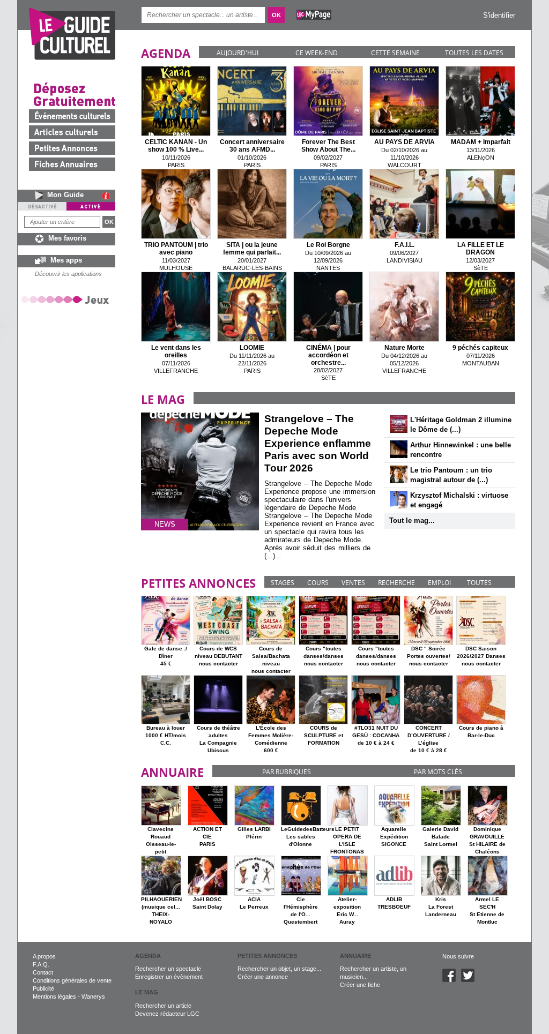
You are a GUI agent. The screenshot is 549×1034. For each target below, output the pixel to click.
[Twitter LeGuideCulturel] (470, 980)
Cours (318, 582)
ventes (353, 582)
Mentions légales (54, 996)
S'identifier (499, 15)
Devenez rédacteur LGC (167, 1013)
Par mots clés (438, 771)
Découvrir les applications (68, 274)
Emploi (439, 582)
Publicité (43, 988)
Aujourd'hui (237, 52)
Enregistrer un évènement (169, 976)
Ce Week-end (316, 52)
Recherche (396, 582)
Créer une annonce (263, 976)
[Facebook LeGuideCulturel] (451, 980)
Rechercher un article (163, 1005)
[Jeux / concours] (67, 299)
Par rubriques (286, 771)
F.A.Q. (41, 964)
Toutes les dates (474, 52)
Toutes (479, 582)
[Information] (108, 195)
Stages (282, 582)
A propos (44, 956)
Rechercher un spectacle (168, 968)
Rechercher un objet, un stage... (279, 968)
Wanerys (93, 996)
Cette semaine (395, 52)
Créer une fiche (360, 984)
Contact (43, 972)
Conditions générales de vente (72, 980)
